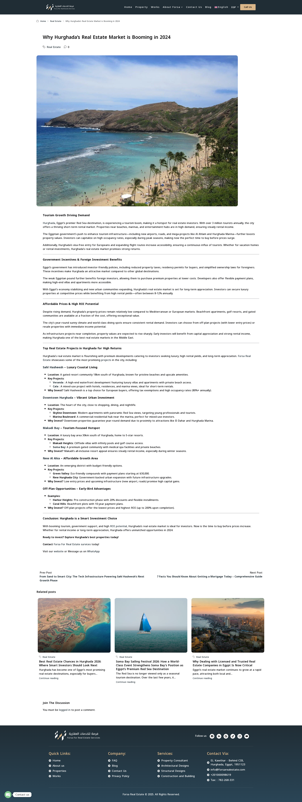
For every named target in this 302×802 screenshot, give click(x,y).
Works (155, 7)
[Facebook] (212, 736)
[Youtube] (246, 736)
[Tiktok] (232, 736)
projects (106, 360)
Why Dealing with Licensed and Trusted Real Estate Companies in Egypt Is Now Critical (224, 663)
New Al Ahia (52, 458)
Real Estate (55, 21)
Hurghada (49, 223)
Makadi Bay (51, 428)
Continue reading (48, 678)
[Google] (226, 736)
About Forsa (171, 7)
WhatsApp (93, 551)
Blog (208, 7)
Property (141, 7)
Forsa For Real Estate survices (72, 544)
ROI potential (118, 526)
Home (128, 7)
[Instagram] (239, 736)
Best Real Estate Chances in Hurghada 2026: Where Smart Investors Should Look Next (70, 663)
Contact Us (194, 7)
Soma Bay (59, 447)
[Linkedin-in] (219, 736)
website (59, 551)
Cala (55, 386)
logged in (64, 709)
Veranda (58, 382)
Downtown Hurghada (58, 397)
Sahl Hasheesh (53, 367)
